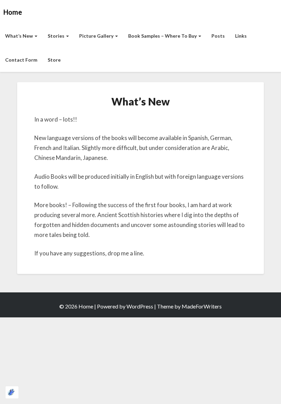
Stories (56, 36)
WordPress (139, 306)
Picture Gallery (96, 36)
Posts (218, 36)
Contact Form (21, 60)
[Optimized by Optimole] (12, 392)
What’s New (19, 36)
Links (241, 36)
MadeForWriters (202, 306)
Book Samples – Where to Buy (163, 36)
